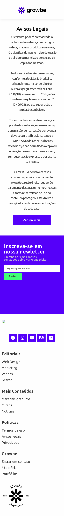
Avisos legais (11, 436)
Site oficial (10, 468)
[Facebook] (13, 338)
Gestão (7, 380)
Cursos (7, 405)
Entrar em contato (16, 461)
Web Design (11, 362)
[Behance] (41, 338)
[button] (7, 10)
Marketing (9, 368)
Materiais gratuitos (16, 399)
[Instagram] (22, 338)
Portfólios (10, 474)
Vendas (7, 374)
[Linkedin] (51, 338)
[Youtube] (32, 338)
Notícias (8, 411)
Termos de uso (13, 430)
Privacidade (10, 442)
